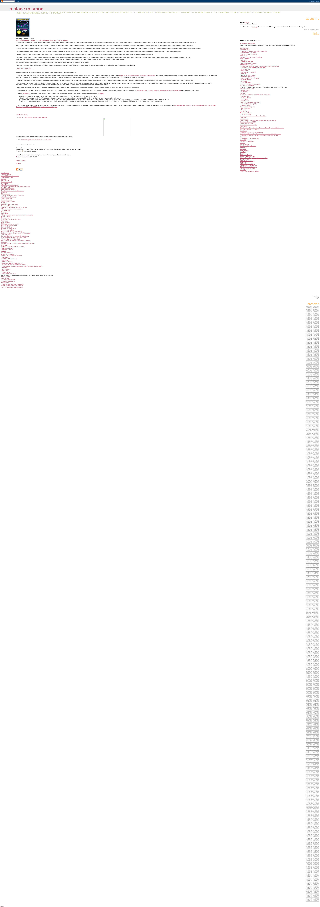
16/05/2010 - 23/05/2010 (312, 649)
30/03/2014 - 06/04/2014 (312, 889)
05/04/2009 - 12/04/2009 (312, 572)
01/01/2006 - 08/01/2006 (312, 376)
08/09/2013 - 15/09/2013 (312, 851)
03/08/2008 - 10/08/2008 (312, 527)
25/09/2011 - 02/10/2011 (312, 728)
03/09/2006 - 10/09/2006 (312, 418)
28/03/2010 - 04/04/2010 (312, 640)
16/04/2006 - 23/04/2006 (312, 396)
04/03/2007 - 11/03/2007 (312, 452)
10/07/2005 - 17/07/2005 (312, 349)
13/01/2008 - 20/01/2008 (312, 494)
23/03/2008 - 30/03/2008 (312, 508)
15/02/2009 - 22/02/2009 (312, 563)
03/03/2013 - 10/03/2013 (312, 828)
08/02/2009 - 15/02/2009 (312, 561)
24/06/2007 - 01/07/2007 (312, 472)
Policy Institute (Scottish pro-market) (11, 231)
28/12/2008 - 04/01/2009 (312, 553)
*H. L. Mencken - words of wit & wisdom (12, 191)
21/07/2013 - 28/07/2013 (312, 842)
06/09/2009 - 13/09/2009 (312, 601)
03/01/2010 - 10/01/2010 (312, 624)
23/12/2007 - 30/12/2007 (312, 490)
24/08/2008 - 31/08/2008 (312, 531)
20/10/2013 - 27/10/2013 (312, 859)
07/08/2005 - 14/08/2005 (312, 354)
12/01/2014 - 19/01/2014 (312, 874)
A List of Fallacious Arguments (10, 176)
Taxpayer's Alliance (6, 261)
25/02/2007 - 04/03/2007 (312, 450)
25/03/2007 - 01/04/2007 (312, 456)
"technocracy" (26, 93)
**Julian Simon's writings (247, 164)
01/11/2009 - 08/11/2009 (312, 612)
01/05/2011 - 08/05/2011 (312, 702)
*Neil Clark (4, 203)
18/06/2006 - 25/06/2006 (312, 408)
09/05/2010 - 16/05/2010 (312, 648)
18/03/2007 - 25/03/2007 (312, 454)
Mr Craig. (254, 27)
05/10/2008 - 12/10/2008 (312, 539)
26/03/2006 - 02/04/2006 (312, 392)
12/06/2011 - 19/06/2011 (312, 710)
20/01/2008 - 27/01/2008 (312, 496)
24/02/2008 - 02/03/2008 (312, 503)
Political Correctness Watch (9, 225)
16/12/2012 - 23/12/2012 (312, 814)
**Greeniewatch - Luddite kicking (249, 138)
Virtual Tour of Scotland (8, 281)
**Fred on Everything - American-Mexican (252, 128)
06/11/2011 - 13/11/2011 (312, 736)
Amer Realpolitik (245, 58)
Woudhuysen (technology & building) (12, 285)
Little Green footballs (7, 177)
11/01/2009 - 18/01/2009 (312, 556)
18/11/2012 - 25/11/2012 (312, 808)
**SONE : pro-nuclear (7, 252)
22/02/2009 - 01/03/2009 (312, 564)
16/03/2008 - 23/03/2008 (312, 507)
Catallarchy (243, 81)
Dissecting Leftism (245, 105)
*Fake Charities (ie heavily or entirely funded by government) (258, 120)
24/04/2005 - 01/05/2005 (312, 338)
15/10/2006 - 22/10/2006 (312, 426)
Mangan (3, 179)
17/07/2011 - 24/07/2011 (312, 716)
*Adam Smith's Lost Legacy (248, 52)
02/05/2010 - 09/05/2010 (312, 647)
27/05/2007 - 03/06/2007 (312, 466)
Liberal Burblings (6, 174)
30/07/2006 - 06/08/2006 (312, 413)
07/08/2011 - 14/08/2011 (312, 720)
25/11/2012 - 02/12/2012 (312, 810)
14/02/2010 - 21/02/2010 (312, 632)
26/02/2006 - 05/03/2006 (312, 386)
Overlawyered (5, 218)
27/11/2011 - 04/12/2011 (312, 740)
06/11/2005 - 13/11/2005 (312, 365)
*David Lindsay (244, 96)
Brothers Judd (252, 75)
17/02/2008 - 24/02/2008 (312, 501)
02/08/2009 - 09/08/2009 (312, 595)
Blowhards (243, 73)
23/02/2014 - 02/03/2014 (312, 882)
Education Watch (245, 108)
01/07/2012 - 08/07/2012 (312, 782)
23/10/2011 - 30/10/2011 (312, 734)
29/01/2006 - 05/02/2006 (312, 381)
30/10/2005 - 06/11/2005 (312, 364)
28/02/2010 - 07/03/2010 (312, 635)
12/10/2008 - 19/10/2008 (312, 540)
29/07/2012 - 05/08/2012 (312, 787)
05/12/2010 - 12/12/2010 (312, 675)
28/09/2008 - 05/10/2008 (312, 537)
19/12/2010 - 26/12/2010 (312, 677)
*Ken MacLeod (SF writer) (247, 168)
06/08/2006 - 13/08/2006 (312, 414)
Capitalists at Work (245, 79)
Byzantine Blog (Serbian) (247, 76)
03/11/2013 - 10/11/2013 (312, 862)
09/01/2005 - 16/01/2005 (312, 318)
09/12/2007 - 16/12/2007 (312, 488)
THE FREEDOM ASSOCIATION (249, 129)
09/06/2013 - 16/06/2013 (312, 834)
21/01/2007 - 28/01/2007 (312, 444)
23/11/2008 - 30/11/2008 (312, 547)
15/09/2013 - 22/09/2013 (312, 852)
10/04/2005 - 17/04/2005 (312, 336)
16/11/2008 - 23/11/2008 (312, 545)
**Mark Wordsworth (6, 182)
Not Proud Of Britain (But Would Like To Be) (14, 207)
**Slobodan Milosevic (7, 248)
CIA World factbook (245, 82)
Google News (315, 296)
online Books (5, 213)
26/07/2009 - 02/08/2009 (312, 593)
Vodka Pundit (5, 282)
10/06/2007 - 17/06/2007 (312, 469)
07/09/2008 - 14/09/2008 (312, 533)
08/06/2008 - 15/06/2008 (312, 516)
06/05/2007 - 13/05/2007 (312, 462)
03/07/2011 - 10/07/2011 (312, 714)
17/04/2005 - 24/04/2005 (312, 337)
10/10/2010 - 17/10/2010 (312, 664)
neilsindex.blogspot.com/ (247, 43)
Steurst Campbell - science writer (250, 78)
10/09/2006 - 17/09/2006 (312, 420)
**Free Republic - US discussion (274, 128)
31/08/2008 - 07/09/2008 (312, 532)
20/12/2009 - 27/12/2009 (312, 621)
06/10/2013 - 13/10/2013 (312, 856)
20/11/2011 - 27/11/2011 (312, 739)
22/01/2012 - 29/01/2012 (312, 751)
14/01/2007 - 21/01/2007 (312, 442)
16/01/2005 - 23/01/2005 (312, 320)
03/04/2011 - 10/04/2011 (312, 696)
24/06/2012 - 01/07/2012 (312, 780)
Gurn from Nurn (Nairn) (247, 141)
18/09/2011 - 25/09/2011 (312, 727)
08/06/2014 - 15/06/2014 (312, 898)
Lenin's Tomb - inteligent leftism (249, 171)
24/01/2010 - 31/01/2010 (312, 628)
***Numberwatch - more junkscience (11, 209)
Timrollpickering (5, 269)
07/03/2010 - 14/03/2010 (312, 636)
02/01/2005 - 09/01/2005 (312, 317)
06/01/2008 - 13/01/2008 (312, 493)
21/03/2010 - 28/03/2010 (312, 639)
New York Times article (24, 68)
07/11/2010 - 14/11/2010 (312, 669)
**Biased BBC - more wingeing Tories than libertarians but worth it (259, 66)
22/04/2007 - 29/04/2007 (312, 460)
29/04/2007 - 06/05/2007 (312, 461)
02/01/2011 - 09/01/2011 (312, 680)
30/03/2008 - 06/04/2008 (312, 509)
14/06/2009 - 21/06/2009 (312, 585)
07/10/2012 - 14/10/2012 (312, 800)
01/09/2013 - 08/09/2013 (312, 850)
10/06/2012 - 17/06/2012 (312, 778)
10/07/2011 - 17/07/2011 (312, 715)
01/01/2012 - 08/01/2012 (312, 747)
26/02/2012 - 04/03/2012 (312, 758)
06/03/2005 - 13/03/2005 (312, 329)
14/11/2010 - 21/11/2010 (312, 671)
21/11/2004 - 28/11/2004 (312, 309)
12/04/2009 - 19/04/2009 (312, 573)
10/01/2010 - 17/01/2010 (312, 625)
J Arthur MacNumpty (246, 155)
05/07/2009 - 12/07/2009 (312, 589)
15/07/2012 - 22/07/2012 (312, 784)
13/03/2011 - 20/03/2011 (312, 692)
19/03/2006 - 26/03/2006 (312, 390)
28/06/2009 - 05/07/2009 (312, 588)
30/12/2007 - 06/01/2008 (312, 492)
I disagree (101, 93)
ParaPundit (4, 221)
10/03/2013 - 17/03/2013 (312, 830)
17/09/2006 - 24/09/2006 (312, 421)
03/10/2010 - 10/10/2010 (312, 663)
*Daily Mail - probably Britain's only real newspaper (255, 95)
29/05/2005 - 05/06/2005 (312, 345)
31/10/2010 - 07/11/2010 (312, 668)
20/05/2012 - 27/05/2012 (312, 774)
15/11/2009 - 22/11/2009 (312, 615)
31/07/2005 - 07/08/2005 (312, 353)
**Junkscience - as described (248, 165)
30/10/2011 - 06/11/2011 (312, 735)
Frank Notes (243, 126)
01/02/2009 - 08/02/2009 (312, 560)
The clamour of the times (247, 85)
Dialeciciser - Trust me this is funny (250, 102)
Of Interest (4, 212)
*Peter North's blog (6, 227)
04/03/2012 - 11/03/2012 (312, 759)
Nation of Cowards (6, 200)
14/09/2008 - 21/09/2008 (312, 535)
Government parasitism (27, 140)
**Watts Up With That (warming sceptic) (12, 284)
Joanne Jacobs (244, 159)
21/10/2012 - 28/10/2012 (312, 803)
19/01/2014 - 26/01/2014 (312, 875)
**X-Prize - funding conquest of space (12, 287)
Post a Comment (21, 160)
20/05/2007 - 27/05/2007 (312, 465)
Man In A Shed (5, 180)
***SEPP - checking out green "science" (12, 246)
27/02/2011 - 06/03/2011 (312, 690)
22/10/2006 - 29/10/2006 (312, 428)
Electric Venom (244, 111)
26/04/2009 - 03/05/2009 (312, 576)
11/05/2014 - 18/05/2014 (312, 893)
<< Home (18, 163)
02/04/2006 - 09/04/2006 (312, 393)
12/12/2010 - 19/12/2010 (312, 676)
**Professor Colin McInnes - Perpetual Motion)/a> (15, 186)
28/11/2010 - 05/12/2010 (312, 673)
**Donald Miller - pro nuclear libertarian (12, 195)
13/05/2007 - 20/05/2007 (312, 464)
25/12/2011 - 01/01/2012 (312, 746)
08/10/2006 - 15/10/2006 (312, 425)
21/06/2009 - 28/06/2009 (312, 587)
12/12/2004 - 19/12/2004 (312, 313)
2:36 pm (30, 144)
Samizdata (4, 242)
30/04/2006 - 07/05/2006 (312, 398)
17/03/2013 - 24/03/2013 (312, 831)
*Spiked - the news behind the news (11, 255)
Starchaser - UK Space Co (8, 258)
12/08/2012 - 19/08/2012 (312, 790)
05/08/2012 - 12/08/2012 (312, 788)
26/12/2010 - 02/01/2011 (312, 679)
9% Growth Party (245, 49)
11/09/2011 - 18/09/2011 (312, 726)
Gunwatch (243, 140)
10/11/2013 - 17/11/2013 (312, 863)
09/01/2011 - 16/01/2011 (312, 682)
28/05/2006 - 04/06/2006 (312, 404)
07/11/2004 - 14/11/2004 (312, 306)
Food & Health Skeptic (246, 123)
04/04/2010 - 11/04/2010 (312, 641)
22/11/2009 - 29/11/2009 (312, 616)
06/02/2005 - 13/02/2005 (312, 324)
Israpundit (243, 149)
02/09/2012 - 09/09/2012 (312, 794)
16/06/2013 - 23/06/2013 (312, 835)
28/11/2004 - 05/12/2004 (312, 310)
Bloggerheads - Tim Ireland (248, 72)
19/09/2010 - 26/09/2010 (312, 660)
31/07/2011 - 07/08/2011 (312, 719)
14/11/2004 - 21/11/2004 (312, 307)
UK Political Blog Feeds (8, 279)
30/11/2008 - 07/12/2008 (312, 548)
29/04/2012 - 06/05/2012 (312, 770)
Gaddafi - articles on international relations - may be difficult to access (260, 134)
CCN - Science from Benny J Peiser (250, 84)
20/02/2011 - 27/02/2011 (312, 688)
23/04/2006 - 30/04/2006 (312, 397)
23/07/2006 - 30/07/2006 (312, 412)
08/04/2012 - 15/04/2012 (312, 766)
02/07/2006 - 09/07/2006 (312, 410)
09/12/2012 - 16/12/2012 (312, 812)
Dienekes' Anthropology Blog (248, 104)
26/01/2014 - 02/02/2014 (312, 877)
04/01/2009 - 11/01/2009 (312, 555)
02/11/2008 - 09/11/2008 (312, 544)
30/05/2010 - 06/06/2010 (312, 652)
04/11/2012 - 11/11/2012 (312, 806)
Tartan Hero (4, 260)
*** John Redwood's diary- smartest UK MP (13, 237)
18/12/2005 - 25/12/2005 (312, 373)
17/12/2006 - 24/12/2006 (312, 438)
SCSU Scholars (30, 243)
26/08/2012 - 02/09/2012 (312, 792)
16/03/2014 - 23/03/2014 (312, 886)
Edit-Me (317, 297)
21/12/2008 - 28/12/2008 (312, 552)
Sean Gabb (4, 245)
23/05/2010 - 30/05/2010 (312, 651)
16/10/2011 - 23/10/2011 (312, 732)
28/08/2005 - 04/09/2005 (312, 358)
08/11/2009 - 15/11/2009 (312, 613)
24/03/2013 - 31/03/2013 (312, 832)
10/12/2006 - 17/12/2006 (312, 437)
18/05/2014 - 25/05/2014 (312, 894)
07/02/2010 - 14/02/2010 (312, 631)
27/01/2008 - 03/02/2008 (312, 497)
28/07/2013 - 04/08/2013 (312, 843)
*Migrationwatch (5, 194)
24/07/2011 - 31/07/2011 (312, 718)
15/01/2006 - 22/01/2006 (312, 378)
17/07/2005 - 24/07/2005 (312, 350)
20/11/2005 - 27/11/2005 (312, 368)
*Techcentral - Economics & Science (11, 263)
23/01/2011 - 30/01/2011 (312, 684)
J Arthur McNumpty (6, 198)
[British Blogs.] (3, 906)
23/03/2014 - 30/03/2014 (312, 887)
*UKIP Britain (5, 278)
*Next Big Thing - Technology (9, 204)
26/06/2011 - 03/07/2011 (312, 712)
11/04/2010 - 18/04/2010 (312, 643)
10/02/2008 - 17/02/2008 (312, 500)
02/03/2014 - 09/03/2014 (312, 883)
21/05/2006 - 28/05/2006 (312, 402)
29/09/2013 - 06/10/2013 (312, 855)
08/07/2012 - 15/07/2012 (312, 783)
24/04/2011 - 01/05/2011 (312, 700)
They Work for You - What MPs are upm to (13, 264)
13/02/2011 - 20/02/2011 (312, 687)
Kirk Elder (243, 170)
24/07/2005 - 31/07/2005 (312, 352)
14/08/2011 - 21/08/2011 (312, 722)
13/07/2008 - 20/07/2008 (312, 523)
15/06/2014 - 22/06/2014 (312, 899)
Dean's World (244, 99)
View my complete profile (311, 29)
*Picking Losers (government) (9, 224)
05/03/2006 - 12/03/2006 (312, 388)
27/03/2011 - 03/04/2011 (312, 695)
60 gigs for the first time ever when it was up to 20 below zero (137, 75)
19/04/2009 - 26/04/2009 (312, 575)
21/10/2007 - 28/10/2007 (312, 478)
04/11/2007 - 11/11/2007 (312, 481)
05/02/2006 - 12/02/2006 (312, 382)
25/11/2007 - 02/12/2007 (312, 485)
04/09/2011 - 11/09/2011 (312, 724)
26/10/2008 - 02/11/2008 (312, 543)
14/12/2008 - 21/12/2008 (312, 551)
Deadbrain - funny (245, 98)
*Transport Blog (5, 272)
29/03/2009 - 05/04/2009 (312, 571)
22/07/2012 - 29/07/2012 (312, 786)
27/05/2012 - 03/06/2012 (312, 775)
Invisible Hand (244, 150)
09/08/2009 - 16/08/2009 (312, 596)
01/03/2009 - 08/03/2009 (312, 565)
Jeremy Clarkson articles (247, 156)
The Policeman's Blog (7, 230)
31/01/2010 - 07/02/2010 (312, 629)
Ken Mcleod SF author (7, 188)
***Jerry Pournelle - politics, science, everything (254, 158)
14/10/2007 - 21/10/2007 (312, 477)
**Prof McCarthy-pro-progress (9, 185)
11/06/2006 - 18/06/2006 (312, 406)
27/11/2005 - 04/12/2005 (312, 369)
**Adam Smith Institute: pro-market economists (253, 51)
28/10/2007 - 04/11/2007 (312, 480)
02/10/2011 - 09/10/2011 (312, 730)
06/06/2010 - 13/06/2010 (312, 653)
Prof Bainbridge (25, 233)
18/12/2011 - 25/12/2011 (312, 744)
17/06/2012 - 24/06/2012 (312, 779)
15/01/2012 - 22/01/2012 (312, 750)
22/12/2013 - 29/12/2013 (312, 871)
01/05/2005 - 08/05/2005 (312, 340)
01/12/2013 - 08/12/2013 (312, 867)
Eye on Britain (244, 119)
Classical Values (245, 90)
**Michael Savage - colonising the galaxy (13, 243)
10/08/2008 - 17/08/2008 (312, 528)
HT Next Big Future (21, 114)
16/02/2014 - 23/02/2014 (312, 881)
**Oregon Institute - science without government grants (17, 215)
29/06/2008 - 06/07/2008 (312, 520)
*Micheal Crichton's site (247, 88)
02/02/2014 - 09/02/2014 (312, 878)
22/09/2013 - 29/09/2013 (312, 854)
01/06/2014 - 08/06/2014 (312, 897)
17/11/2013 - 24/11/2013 (312, 865)
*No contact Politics (6, 206)
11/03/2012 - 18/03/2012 (312, 760)
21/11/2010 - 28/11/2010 (312, 672)
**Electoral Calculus (246, 113)
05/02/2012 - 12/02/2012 (312, 754)
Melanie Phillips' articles (8, 189)
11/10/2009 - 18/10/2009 (312, 608)
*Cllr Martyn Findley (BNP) (248, 122)
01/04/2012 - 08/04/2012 (312, 764)
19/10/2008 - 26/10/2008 (312, 541)
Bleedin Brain (244, 70)
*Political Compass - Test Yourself (11, 233)
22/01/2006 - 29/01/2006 (312, 380)
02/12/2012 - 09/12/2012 (312, 811)
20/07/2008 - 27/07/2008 (312, 524)
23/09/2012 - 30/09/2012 (312, 798)
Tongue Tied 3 (5, 270)
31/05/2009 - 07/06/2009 (312, 583)
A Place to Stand (27, 8)
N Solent (3, 251)
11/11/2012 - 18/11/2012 (312, 807)
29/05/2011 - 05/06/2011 (312, 707)
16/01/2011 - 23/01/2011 (312, 683)
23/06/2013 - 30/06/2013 (312, 836)
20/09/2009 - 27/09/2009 (312, 604)
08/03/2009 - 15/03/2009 (312, 567)
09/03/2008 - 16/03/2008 (312, 505)
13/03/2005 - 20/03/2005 (312, 330)
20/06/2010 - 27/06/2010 (312, 656)
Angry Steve (243, 60)
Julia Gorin (243, 162)
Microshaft (4, 192)
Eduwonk (243, 110)
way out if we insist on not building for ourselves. (33, 117)
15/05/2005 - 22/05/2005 (312, 342)
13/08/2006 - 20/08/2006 (312, 416)
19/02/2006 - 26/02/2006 (312, 385)
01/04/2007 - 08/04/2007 (312, 457)
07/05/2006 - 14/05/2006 (312, 400)
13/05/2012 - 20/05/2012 (312, 772)
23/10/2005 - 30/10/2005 (312, 362)
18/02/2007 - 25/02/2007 (312, 449)
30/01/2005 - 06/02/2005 (312, 322)
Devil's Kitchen (244, 101)
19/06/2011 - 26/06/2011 (312, 711)
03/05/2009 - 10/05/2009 (312, 577)
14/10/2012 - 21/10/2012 (312, 802)
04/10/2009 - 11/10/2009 (312, 607)
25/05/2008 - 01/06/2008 (312, 513)
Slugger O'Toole (5, 216)
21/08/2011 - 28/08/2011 (312, 723)
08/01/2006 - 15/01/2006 (312, 377)
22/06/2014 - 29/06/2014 (312, 901)
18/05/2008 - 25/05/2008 (312, 512)
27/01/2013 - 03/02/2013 (312, 822)
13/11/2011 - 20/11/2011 (312, 738)
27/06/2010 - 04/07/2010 (312, 657)
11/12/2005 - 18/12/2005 (312, 372)
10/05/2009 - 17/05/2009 (312, 579)
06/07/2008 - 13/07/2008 (312, 521)
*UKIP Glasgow (5, 276)
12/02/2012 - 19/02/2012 (312, 755)
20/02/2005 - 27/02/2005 (312, 326)
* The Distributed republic (247, 107)
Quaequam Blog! (6, 234)
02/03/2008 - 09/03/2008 (312, 504)
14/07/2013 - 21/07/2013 (312, 840)
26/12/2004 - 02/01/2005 (312, 315)
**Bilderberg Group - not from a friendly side (253, 67)
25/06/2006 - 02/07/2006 (312, 409)
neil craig (26, 156)
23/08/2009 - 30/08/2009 (312, 599)
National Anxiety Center (8, 201)
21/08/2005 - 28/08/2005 (312, 357)
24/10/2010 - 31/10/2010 (312, 667)
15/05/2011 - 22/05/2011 (312, 704)
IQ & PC (242, 153)
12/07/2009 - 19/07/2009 (312, 591)
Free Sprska (243, 131)
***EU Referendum (245, 114)
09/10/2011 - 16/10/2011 (312, 731)
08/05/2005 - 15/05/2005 (312, 341)
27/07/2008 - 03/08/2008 (312, 525)
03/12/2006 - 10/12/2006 (312, 436)
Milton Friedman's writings (8, 197)
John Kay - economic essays (248, 167)
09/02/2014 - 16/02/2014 (312, 879)
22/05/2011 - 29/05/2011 (312, 706)
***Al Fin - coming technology (248, 54)
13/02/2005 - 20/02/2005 (312, 325)
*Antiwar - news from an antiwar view (251, 57)
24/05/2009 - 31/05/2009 (312, 581)
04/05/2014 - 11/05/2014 (312, 891)
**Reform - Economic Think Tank (10, 239)
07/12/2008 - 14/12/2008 (312, 549)
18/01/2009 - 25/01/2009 (312, 557)
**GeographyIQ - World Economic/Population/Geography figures (259, 135)
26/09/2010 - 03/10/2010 (312, 661)
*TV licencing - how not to (8, 273)
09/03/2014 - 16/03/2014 (312, 885)
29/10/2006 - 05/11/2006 (312, 429)
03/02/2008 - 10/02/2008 (312, 499)
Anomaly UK (244, 55)
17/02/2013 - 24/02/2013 (312, 826)
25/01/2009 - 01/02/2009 (312, 559)
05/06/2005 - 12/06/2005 (312, 346)
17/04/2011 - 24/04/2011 (312, 699)
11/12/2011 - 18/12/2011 (312, 743)
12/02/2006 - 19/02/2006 (312, 384)
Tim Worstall (4, 267)
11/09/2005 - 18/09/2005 (312, 360)
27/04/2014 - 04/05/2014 (312, 890)
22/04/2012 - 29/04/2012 (312, 768)
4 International (244, 48)
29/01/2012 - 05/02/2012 (312, 752)
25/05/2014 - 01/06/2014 (312, 895)
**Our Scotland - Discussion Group (11, 219)
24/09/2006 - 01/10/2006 (312, 422)
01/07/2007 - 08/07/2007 (312, 473)
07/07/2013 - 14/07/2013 (312, 839)
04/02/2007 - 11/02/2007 (312, 446)
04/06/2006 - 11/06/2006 (312, 405)
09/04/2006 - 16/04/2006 (312, 394)
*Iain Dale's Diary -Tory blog (248, 146)
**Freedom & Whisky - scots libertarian (251, 132)
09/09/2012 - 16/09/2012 (312, 795)
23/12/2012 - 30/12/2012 (312, 815)
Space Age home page (7, 254)
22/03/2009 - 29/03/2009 (312, 569)
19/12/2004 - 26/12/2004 (312, 314)
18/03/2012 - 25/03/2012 (312, 762)
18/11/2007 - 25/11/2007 (312, 484)
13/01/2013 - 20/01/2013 (312, 819)
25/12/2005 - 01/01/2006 (312, 374)
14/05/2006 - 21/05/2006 (312, 401)
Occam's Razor (5, 210)
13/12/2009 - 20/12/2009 (312, 620)
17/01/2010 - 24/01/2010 (312, 627)
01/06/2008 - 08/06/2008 (312, 515)
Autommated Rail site (246, 64)
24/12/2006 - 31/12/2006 (312, 440)
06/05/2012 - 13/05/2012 (312, 771)
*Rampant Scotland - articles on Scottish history (15, 236)
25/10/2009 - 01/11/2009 (312, 611)
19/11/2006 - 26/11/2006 (312, 433)
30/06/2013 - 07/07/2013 (312, 838)
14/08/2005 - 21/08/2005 (312, 356)
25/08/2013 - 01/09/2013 (312, 848)
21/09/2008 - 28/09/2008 (312, 536)
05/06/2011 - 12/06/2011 (312, 708)
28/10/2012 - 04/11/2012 (312, 804)
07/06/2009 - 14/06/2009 (312, 584)
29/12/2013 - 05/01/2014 (312, 873)
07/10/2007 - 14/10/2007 (312, 476)
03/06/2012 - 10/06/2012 (312, 776)
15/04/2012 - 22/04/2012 (312, 767)
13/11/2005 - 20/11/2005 (312, 366)
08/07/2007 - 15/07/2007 (312, 474)
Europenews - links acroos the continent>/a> (253, 116)
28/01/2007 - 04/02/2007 (312, 445)
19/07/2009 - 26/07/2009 (312, 592)
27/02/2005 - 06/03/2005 (312, 328)
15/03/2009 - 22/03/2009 (312, 568)
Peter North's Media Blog (8, 228)
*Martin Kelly (4, 183)
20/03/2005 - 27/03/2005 (312, 332)
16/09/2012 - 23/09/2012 (312, 796)
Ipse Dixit (243, 152)
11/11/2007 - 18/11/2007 (312, 482)
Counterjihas (244, 92)
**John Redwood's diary (247, 161)
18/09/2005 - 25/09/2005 (312, 361)
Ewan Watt (243, 117)
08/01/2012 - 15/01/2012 (312, 748)
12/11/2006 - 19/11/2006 (312, 432)
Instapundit (243, 147)
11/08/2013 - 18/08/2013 (312, 846)
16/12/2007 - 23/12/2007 (312, 489)
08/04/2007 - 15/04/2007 (312, 458)
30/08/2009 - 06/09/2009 (312, 600)
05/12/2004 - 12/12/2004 (312, 311)
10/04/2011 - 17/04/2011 (312, 698)
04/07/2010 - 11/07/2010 (312, 659)
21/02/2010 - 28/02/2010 (312, 633)
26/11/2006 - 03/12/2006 (312, 434)
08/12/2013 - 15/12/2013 (312, 869)
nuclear (50, 140)
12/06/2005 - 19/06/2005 (312, 348)
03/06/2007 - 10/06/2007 (312, 468)
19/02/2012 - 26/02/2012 (312, 756)
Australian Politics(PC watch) (248, 63)
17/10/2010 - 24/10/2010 (312, 665)
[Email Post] (33, 144)
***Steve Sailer (5, 257)
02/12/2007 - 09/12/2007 (312, 486)
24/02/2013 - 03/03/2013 (312, 827)
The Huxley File (244, 144)
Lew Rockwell (5, 173)
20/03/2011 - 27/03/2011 (312, 694)
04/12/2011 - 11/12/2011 (312, 742)
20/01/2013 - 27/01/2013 (312, 820)
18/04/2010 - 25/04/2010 (312, 644)
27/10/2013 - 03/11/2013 (312, 860)
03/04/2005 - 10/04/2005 (312, 334)
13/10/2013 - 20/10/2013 (312, 858)
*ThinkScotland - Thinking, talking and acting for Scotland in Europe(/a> (22, 266)
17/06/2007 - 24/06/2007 (312, 470)
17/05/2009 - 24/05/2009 (312, 580)
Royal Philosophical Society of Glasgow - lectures (15, 240)
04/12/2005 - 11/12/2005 (312, 370)
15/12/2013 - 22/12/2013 (312, 870)
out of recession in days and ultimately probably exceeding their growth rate (159, 90)
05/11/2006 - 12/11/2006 (312, 430)
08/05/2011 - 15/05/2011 (312, 703)
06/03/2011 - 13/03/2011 (312, 691)
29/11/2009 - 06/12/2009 (312, 617)
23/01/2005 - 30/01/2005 (312, 321)
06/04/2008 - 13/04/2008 (312, 511)
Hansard (242, 143)
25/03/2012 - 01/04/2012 (312, 763)
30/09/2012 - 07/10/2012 (312, 799)
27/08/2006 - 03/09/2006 (312, 417)
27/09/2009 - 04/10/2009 (312, 605)
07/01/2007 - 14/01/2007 (312, 441)
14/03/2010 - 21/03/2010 (312, 637)
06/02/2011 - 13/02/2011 (312, 686)
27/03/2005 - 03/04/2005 (312, 333)
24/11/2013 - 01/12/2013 (312, 866)
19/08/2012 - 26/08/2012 (312, 791)
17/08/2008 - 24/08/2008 (312, 529)
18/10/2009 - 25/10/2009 (312, 609)
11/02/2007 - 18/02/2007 (312, 448)
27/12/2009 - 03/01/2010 (312, 623)
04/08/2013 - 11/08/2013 (312, 844)
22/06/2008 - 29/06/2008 (312, 519)
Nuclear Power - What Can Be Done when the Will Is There (42, 41)
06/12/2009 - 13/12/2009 (312, 619)
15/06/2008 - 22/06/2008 (312, 517)
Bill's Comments (245, 69)
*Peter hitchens (5, 222)
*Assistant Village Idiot (246, 61)
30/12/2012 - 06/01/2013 (312, 816)
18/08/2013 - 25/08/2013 (312, 847)
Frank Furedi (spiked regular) (248, 125)
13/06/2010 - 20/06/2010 (312, 655)
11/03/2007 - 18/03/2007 (312, 453)
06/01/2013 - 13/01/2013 (312, 818)
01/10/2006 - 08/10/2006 (312, 424)
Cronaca (242, 93)
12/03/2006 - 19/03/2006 (312, 389)
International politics (41, 140)
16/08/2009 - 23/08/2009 (312, 597)
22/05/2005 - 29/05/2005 (312, 344)
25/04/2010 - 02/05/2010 (312, 645)
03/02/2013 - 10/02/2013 (312, 823)
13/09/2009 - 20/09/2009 (312, 603)
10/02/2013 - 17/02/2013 (312, 824)
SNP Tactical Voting (7, 249)
